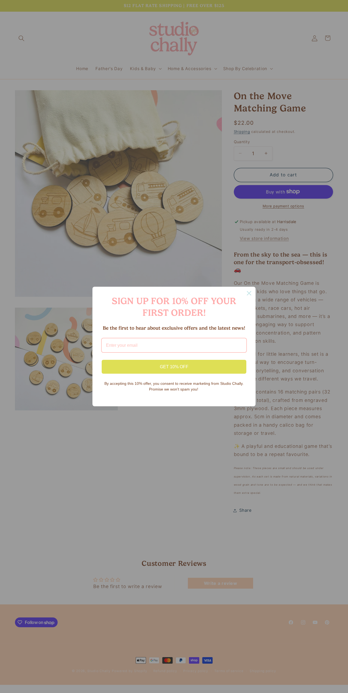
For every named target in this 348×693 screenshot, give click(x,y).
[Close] (249, 293)
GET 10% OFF (174, 366)
